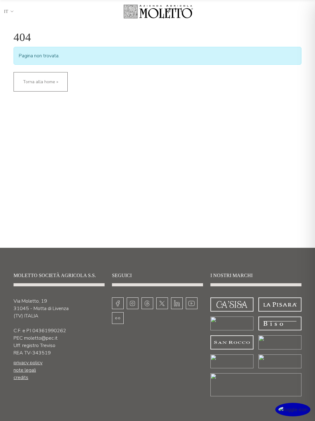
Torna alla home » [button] (40, 82)
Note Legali (25, 370)
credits (21, 377)
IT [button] (6, 11)
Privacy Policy (28, 362)
